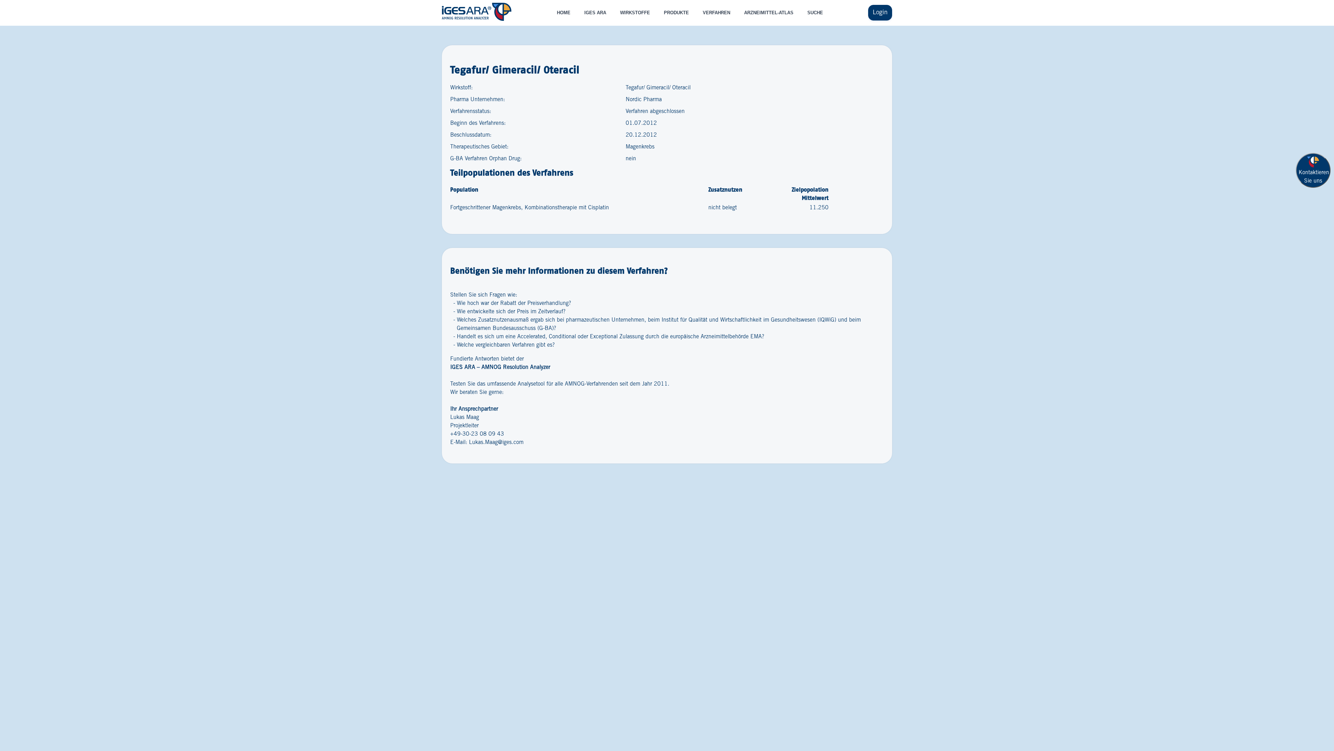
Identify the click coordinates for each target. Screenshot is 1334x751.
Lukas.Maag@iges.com (496, 442)
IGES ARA (595, 12)
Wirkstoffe (635, 12)
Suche (815, 12)
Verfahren (716, 12)
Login (880, 12)
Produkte (676, 12)
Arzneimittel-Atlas (768, 12)
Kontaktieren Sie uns (1314, 177)
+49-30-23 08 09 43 (477, 434)
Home (563, 12)
